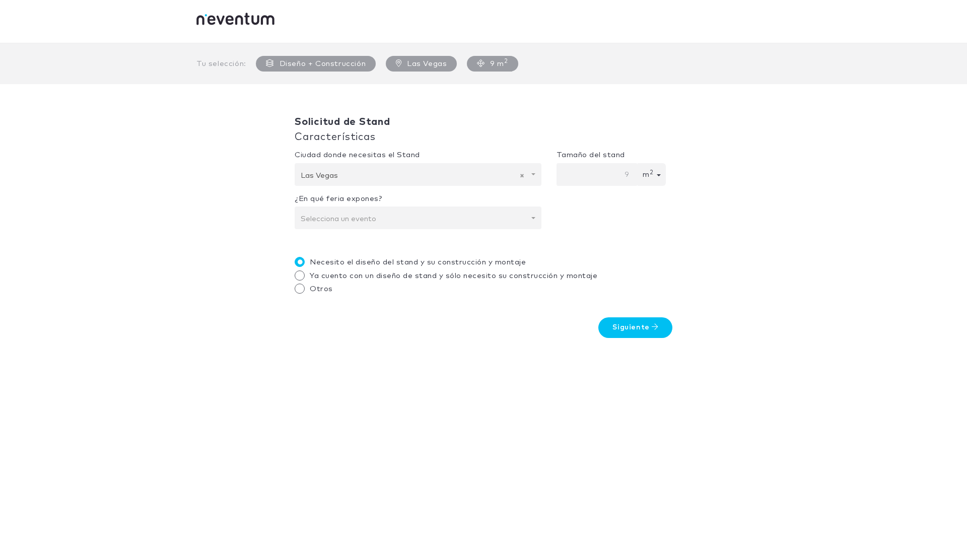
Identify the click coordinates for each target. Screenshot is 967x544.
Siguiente (632, 327)
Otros (321, 289)
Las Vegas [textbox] (412, 175)
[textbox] (415, 219)
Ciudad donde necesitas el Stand (357, 155)
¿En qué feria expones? (338, 198)
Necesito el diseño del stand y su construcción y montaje (418, 262)
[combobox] (418, 174)
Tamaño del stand (591, 155)
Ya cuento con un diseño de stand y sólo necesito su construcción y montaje (453, 276)
